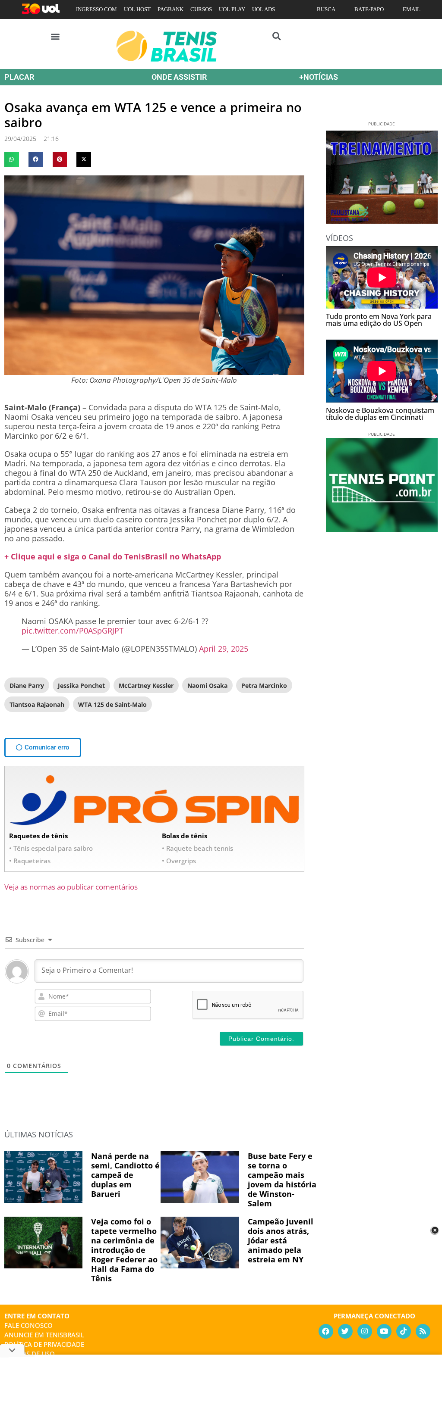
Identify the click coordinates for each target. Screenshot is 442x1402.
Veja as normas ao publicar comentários (71, 887)
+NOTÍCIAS (318, 76)
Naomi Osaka (207, 685)
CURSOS (201, 9)
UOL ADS (263, 9)
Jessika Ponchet (81, 685)
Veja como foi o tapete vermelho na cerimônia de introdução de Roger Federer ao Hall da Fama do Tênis (124, 1249)
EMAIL (411, 9)
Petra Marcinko (264, 685)
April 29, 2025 (223, 648)
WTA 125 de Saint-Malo (112, 704)
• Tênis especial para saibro (51, 848)
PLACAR (19, 76)
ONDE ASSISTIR (179, 76)
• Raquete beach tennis (197, 848)
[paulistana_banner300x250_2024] (382, 220)
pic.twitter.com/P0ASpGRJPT (72, 630)
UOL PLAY (232, 9)
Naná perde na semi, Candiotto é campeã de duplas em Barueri (125, 1175)
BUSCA (326, 9)
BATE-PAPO (369, 9)
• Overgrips (179, 860)
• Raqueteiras (30, 860)
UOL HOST (137, 9)
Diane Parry (26, 685)
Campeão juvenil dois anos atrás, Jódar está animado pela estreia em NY (280, 1240)
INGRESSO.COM (96, 9)
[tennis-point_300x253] (382, 529)
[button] (55, 36)
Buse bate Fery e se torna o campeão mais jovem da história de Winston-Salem (282, 1179)
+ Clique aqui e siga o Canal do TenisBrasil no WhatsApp (112, 556)
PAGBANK (170, 9)
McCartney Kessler (146, 685)
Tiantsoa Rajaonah (36, 704)
